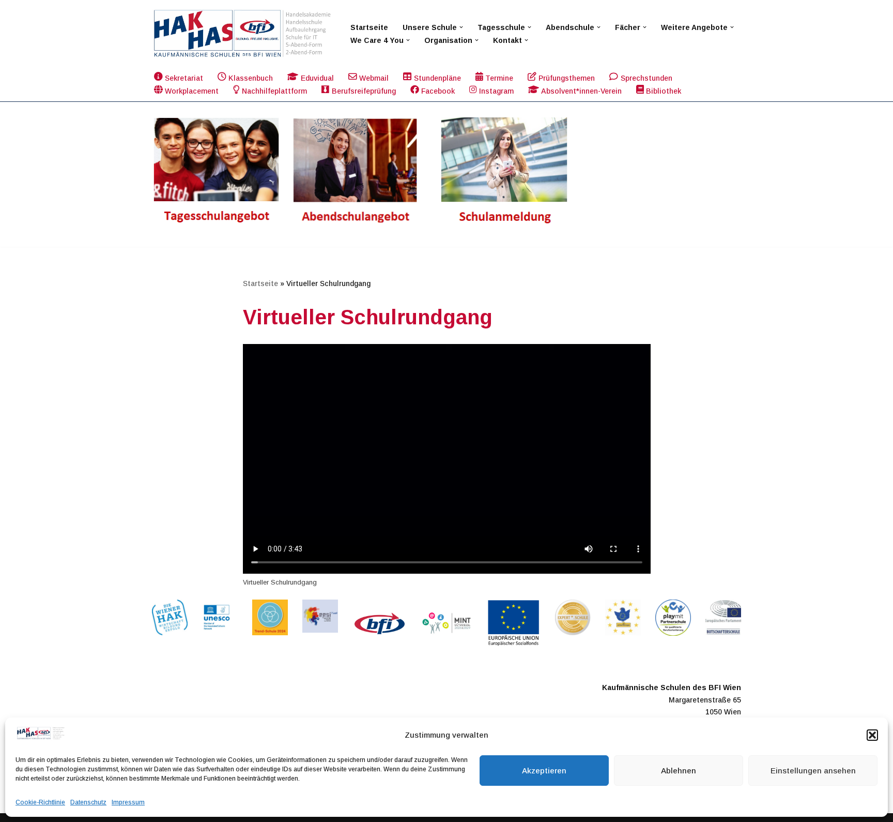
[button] (872, 735)
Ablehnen (678, 770)
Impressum (128, 802)
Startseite (369, 27)
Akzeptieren (544, 770)
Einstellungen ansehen (813, 770)
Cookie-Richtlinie (40, 802)
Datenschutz (88, 802)
